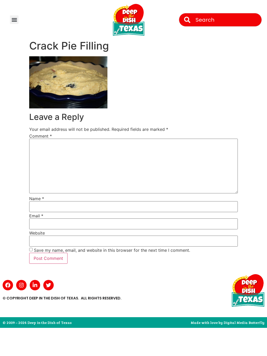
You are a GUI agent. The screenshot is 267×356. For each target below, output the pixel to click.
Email (36, 216)
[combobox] (220, 20)
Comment (40, 136)
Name (36, 199)
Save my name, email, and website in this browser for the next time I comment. (112, 250)
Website (37, 233)
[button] (14, 19)
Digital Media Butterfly (243, 322)
